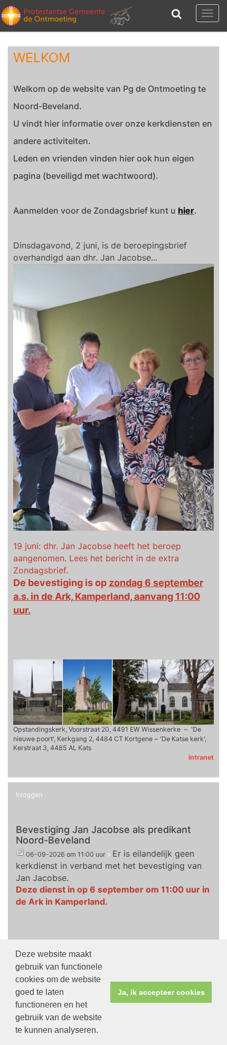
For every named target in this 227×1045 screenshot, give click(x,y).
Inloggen (29, 795)
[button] (101, 1031)
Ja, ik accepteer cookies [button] (161, 992)
